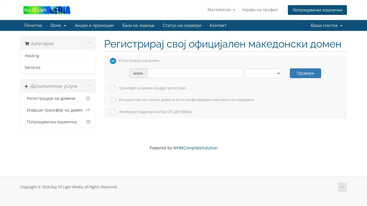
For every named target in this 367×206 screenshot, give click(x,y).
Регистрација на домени (50, 98)
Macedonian (220, 9)
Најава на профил (260, 9)
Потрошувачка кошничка (317, 10)
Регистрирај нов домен (139, 60)
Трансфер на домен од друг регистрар (152, 87)
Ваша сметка (325, 25)
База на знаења (138, 25)
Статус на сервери (182, 25)
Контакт (218, 25)
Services (32, 67)
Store (56, 25)
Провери (305, 73)
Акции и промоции (94, 25)
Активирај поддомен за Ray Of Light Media (155, 111)
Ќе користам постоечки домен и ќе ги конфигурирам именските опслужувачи (186, 99)
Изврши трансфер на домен (54, 110)
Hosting (32, 55)
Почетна (33, 25)
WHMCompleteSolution (195, 147)
